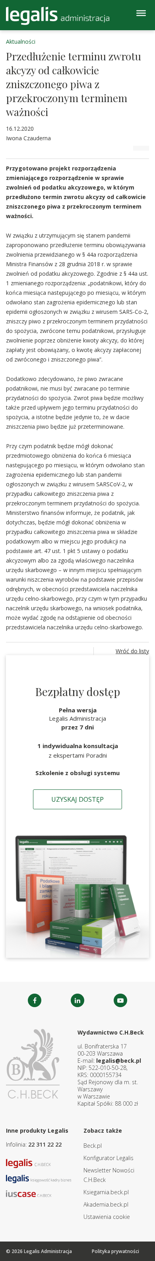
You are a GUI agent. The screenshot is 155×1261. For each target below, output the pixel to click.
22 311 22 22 (45, 1144)
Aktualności (20, 41)
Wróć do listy (132, 651)
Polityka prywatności (115, 1251)
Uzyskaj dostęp (77, 799)
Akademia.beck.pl (105, 1204)
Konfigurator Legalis (108, 1158)
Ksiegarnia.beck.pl (106, 1192)
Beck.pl (92, 1145)
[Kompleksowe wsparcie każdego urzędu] (57, 16)
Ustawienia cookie (106, 1216)
